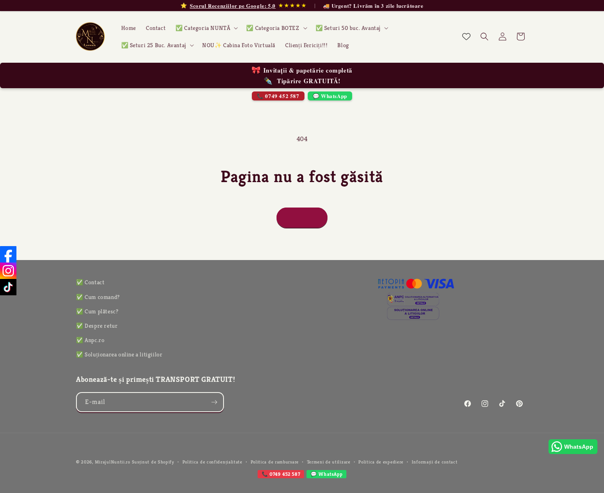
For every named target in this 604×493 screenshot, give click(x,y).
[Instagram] (8, 270)
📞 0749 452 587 (278, 96)
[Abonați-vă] (214, 402)
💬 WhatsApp (330, 96)
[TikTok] (8, 287)
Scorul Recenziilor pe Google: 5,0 (233, 5)
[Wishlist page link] (466, 36)
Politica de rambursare (275, 462)
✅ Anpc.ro (90, 340)
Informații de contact (435, 462)
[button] (206, 28)
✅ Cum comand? (98, 297)
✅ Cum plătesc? (97, 311)
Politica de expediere (380, 462)
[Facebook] (8, 254)
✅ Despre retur (97, 325)
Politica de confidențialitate (212, 462)
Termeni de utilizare (328, 462)
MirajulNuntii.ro (112, 462)
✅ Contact (90, 282)
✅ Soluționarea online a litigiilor (119, 354)
